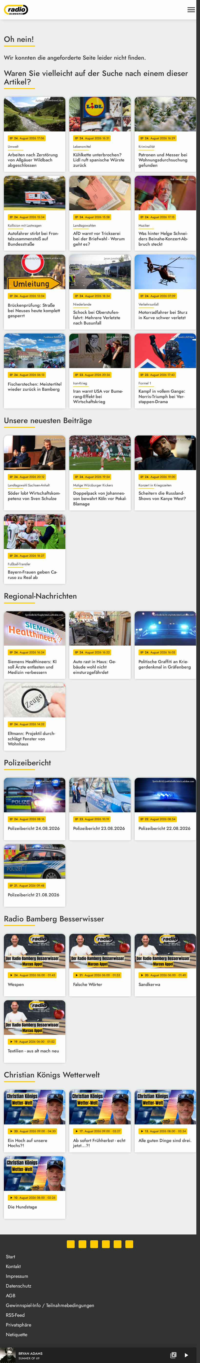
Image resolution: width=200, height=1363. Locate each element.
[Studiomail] (117, 1244)
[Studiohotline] (129, 1244)
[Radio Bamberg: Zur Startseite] (94, 10)
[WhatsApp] (71, 1244)
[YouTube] (106, 1244)
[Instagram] (94, 1244)
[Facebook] (82, 1244)
